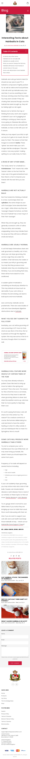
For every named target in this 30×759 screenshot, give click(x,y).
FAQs (2, 703)
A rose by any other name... (11, 56)
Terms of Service (6, 721)
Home (3, 693)
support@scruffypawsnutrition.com (11, 732)
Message (4, 646)
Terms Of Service (6, 716)
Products (4, 696)
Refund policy (5, 724)
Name (3, 633)
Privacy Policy (5, 714)
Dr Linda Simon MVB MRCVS (13, 45)
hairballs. (18, 311)
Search (3, 711)
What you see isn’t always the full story (14, 63)
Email (2, 640)
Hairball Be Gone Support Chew (12, 524)
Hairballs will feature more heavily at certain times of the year (13, 67)
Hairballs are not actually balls (11, 59)
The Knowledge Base (7, 701)
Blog (4, 10)
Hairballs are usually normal (11, 61)
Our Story (4, 698)
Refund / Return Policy (7, 719)
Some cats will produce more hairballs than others (14, 71)
